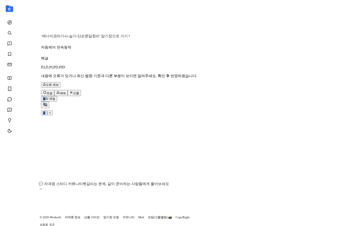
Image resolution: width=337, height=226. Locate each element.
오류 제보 (52, 84)
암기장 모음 (111, 217)
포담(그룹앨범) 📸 (160, 217)
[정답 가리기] (45, 105)
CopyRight (183, 217)
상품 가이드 (92, 217)
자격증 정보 (72, 217)
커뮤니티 (129, 217)
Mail (141, 217)
